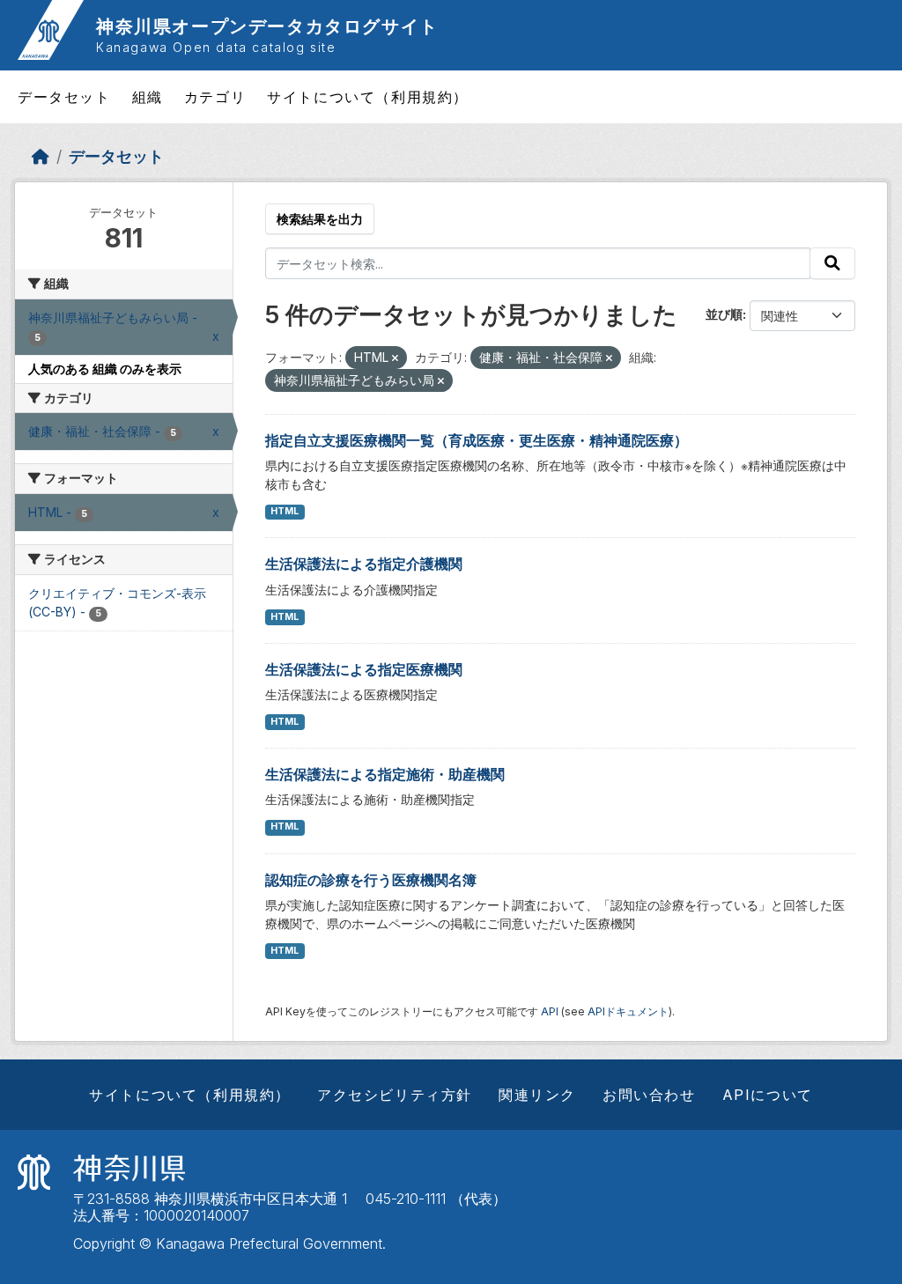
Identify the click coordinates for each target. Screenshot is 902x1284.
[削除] (395, 358)
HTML (284, 511)
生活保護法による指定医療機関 (363, 669)
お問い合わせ (649, 1094)
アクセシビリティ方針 (394, 1094)
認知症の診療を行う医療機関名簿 (371, 880)
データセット (64, 97)
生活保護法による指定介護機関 (363, 563)
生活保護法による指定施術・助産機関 (385, 774)
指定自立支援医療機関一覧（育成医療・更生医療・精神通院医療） (476, 440)
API (549, 1011)
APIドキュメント (628, 1011)
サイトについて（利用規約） (368, 97)
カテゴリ (215, 97)
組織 (147, 97)
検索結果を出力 (320, 218)
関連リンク (537, 1094)
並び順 (724, 313)
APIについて (767, 1094)
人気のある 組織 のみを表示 (104, 368)
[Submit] (832, 263)
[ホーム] (40, 156)
